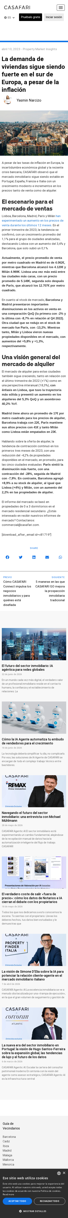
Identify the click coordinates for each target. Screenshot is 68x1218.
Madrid (7, 1150)
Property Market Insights (40, 49)
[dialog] (34, 1193)
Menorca (8, 1164)
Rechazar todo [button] (49, 1201)
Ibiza (6, 1146)
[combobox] (59, 1173)
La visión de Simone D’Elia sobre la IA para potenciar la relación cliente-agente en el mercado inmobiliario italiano (33, 975)
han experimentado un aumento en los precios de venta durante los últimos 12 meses (32, 220)
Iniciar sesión (54, 17)
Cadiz (6, 1141)
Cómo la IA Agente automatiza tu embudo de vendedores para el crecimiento (33, 741)
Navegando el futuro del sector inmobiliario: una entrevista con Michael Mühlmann (31, 816)
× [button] (64, 1173)
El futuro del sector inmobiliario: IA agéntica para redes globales (27, 668)
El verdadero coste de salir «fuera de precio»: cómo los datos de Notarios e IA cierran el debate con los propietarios (32, 898)
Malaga (7, 1155)
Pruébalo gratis (30, 17)
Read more (8, 1194)
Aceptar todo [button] (17, 1201)
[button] (7, 557)
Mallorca (8, 1160)
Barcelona (9, 1137)
